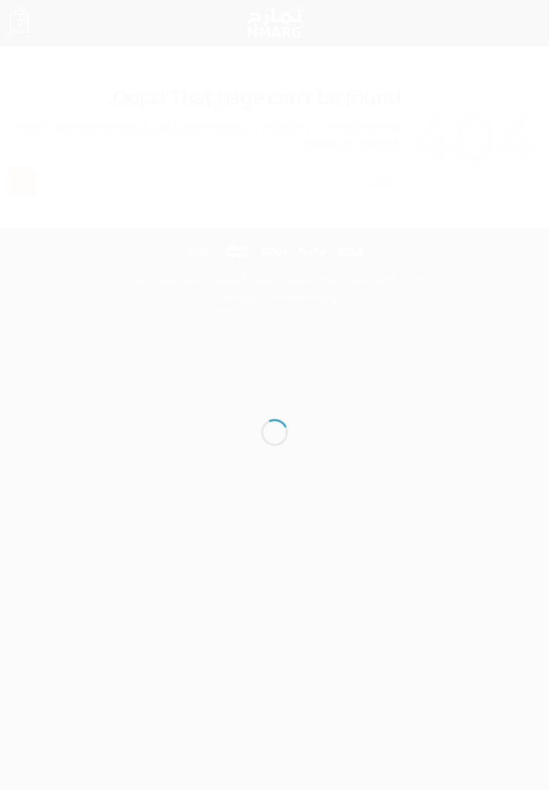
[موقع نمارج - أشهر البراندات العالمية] (274, 370)
